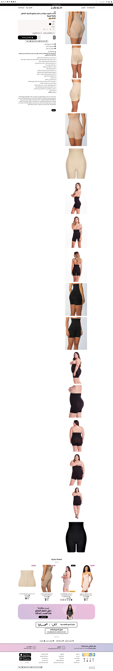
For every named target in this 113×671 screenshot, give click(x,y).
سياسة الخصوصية (44, 656)
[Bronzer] (63, 600)
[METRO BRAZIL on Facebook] (6, 2)
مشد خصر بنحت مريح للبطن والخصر (27, 593)
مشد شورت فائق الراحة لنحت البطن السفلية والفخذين (66, 594)
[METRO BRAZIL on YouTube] (8, 2)
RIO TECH (91, 668)
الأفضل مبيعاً (29, 7)
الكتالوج (77, 660)
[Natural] (53, 24)
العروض (83, 7)
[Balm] (65, 600)
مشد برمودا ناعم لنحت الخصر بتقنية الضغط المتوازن (47, 594)
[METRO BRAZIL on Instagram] (14, 2)
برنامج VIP (61, 658)
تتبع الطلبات (61, 656)
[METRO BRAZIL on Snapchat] (12, 2)
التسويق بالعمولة (60, 660)
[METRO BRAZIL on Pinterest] (10, 2)
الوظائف (62, 654)
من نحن (77, 656)
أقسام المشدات (91, 7)
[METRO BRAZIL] (56, 8)
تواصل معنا (76, 658)
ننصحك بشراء (56, 559)
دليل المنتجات (21, 7)
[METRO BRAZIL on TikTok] (16, 2)
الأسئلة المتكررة (44, 654)
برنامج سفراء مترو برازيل (58, 662)
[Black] (50, 24)
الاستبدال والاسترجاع (43, 662)
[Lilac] (61, 600)
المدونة (77, 654)
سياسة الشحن (45, 660)
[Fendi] (69, 600)
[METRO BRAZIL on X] (4, 2)
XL (44, 29)
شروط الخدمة (45, 658)
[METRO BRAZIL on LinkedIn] (2, 2)
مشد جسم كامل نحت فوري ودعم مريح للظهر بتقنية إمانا (86, 594)
